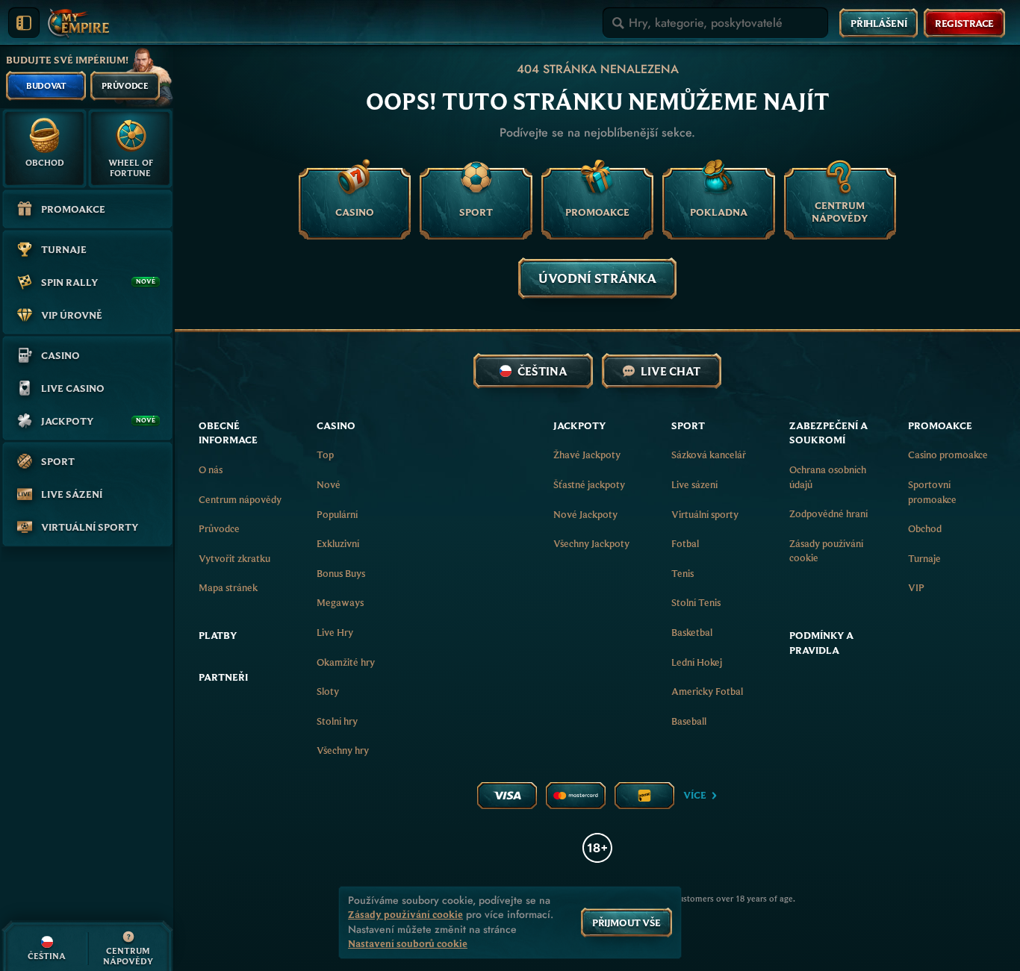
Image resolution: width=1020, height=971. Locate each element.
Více (694, 795)
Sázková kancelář (708, 454)
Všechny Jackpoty (591, 543)
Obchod (925, 528)
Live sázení (694, 484)
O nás (211, 469)
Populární (337, 514)
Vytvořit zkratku (234, 558)
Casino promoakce (948, 454)
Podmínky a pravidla (821, 642)
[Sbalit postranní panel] (24, 23)
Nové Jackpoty (585, 514)
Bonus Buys (341, 573)
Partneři (223, 677)
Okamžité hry (346, 662)
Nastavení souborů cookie (407, 943)
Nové (328, 484)
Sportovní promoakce (932, 492)
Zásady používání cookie (826, 551)
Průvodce (219, 528)
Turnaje (924, 558)
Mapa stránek (228, 587)
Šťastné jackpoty (589, 484)
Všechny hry (343, 750)
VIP (916, 587)
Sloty (328, 691)
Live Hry (335, 632)
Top (325, 454)
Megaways (340, 602)
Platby (218, 635)
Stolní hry (337, 721)
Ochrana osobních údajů (827, 477)
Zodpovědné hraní (828, 513)
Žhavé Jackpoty (587, 454)
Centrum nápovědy (240, 499)
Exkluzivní (338, 543)
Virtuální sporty (704, 514)
